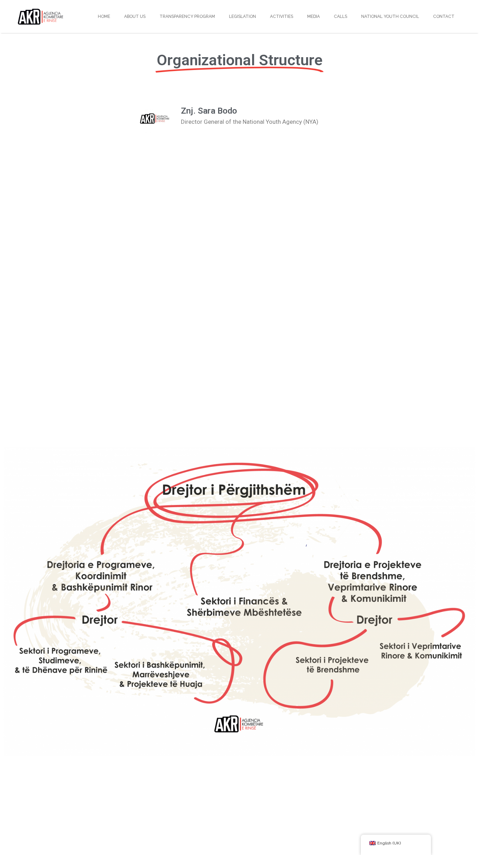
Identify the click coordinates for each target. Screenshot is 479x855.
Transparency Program (187, 16)
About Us (135, 16)
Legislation (242, 16)
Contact (443, 16)
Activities (281, 16)
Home (104, 16)
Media (313, 16)
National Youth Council (390, 16)
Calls (340, 16)
